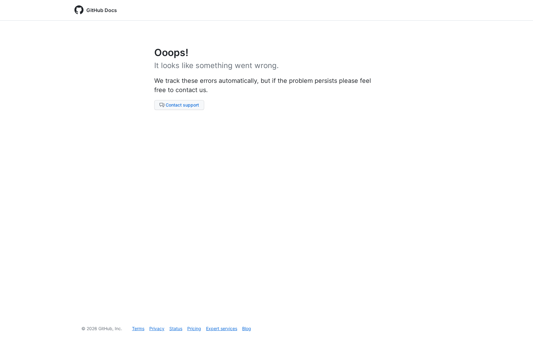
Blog (246, 328)
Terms (138, 328)
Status (175, 328)
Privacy (156, 328)
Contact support (182, 104)
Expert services (221, 328)
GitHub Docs (101, 10)
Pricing (194, 328)
